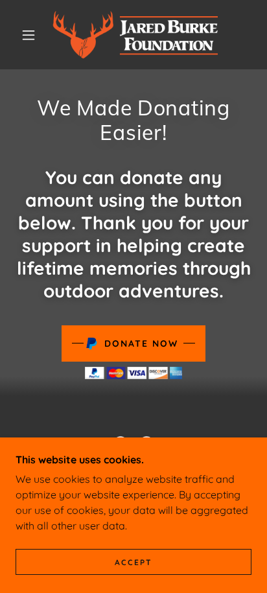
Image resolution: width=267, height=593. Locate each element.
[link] (135, 34)
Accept (133, 562)
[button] (28, 35)
